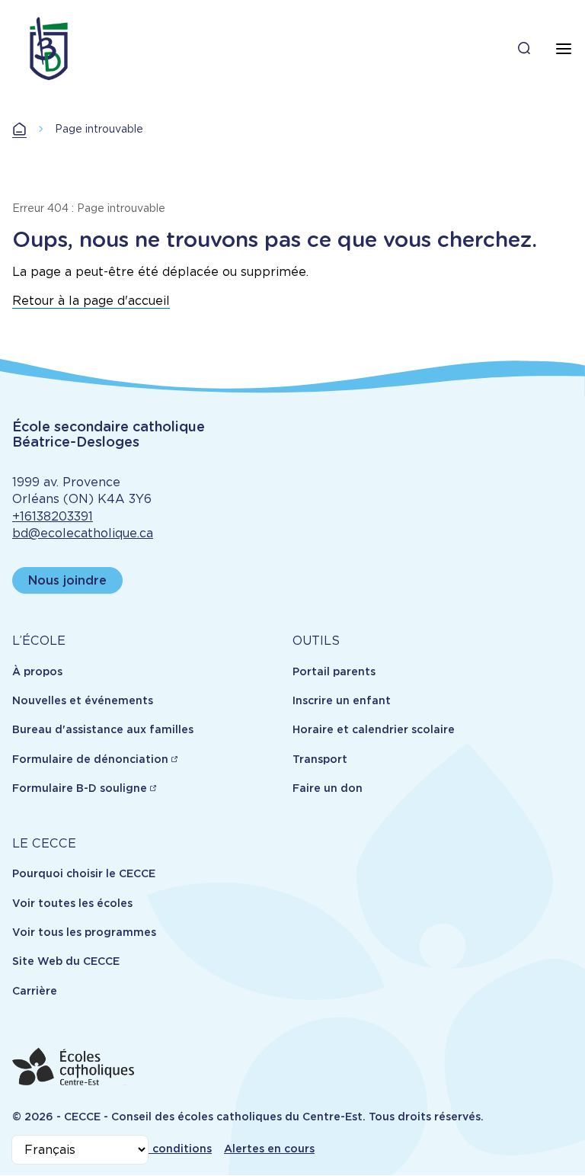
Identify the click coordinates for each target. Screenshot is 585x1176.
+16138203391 (52, 516)
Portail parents (334, 671)
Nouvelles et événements (82, 700)
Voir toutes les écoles (72, 903)
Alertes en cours (269, 1148)
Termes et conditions (153, 1148)
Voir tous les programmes (84, 932)
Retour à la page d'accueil (91, 300)
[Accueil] (48, 48)
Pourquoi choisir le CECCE (83, 873)
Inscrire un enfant (341, 700)
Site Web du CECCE (66, 961)
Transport (319, 759)
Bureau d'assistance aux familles (102, 729)
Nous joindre (67, 580)
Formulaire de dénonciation (90, 759)
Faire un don (327, 788)
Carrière (34, 991)
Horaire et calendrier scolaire (373, 729)
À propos (37, 671)
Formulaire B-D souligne (79, 788)
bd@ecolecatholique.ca (82, 533)
